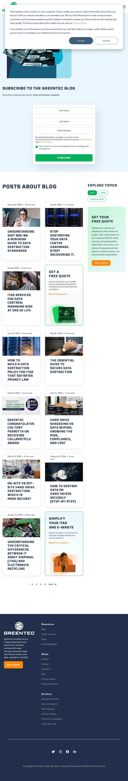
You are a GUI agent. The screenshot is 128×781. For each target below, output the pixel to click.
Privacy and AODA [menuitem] (49, 684)
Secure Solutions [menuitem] (49, 704)
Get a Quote (101, 263)
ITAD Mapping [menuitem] (47, 709)
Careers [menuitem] (45, 659)
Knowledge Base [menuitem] (49, 644)
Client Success (96, 199)
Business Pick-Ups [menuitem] (50, 699)
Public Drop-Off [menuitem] (48, 724)
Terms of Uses (45, 142)
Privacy (80, 766)
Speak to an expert (64, 543)
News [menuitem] (44, 639)
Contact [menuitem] (45, 664)
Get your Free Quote (64, 295)
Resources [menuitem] (47, 624)
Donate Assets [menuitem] (48, 679)
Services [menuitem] (46, 694)
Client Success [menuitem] (48, 634)
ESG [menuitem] (43, 674)
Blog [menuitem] (43, 629)
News (103, 193)
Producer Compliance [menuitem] (51, 719)
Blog (92, 193)
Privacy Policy (79, 23)
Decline (106, 40)
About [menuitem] (44, 654)
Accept (81, 40)
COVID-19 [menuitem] (46, 669)
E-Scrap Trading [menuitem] (48, 714)
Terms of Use (98, 766)
